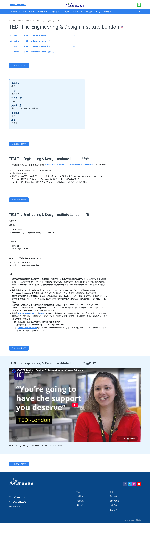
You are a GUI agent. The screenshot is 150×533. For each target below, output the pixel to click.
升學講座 (89, 12)
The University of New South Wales (79, 165)
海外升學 (76, 12)
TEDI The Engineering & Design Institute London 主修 (29, 46)
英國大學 (20, 21)
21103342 (21, 497)
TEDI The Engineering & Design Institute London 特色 (29, 41)
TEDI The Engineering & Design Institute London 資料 (29, 35)
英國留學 (14, 12)
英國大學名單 (30, 21)
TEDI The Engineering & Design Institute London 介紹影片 (31, 52)
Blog (98, 12)
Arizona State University (54, 165)
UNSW (42, 313)
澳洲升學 (41, 12)
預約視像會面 (14, 506)
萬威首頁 (80, 496)
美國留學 (53, 12)
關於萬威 (66, 12)
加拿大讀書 (27, 12)
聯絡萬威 (107, 12)
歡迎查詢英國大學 (19, 65)
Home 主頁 (12, 21)
